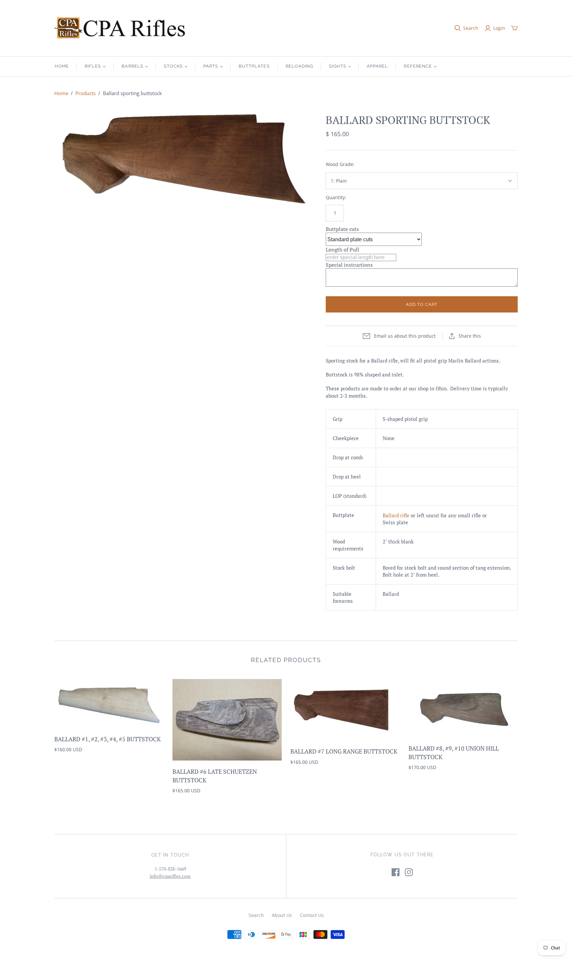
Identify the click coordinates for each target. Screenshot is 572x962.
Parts (210, 66)
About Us (282, 915)
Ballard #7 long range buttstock (344, 751)
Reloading (299, 66)
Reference (418, 66)
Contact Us (312, 915)
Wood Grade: (340, 164)
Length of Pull (342, 249)
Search (470, 28)
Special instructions (349, 264)
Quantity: (336, 197)
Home (62, 66)
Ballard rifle (396, 515)
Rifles (93, 66)
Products (85, 93)
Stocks (173, 66)
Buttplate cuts (342, 229)
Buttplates (254, 66)
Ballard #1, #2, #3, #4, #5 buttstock (107, 739)
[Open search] (457, 28)
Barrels (132, 66)
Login (499, 28)
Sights (337, 66)
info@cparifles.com (170, 876)
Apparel (377, 66)
